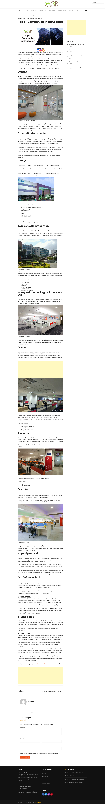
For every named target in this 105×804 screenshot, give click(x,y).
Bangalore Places (61, 10)
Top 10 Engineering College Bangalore (76, 62)
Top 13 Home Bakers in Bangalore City (76, 44)
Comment (23, 727)
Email (43, 739)
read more (34, 792)
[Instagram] (40, 50)
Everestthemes (37, 802)
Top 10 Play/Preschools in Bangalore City (75, 55)
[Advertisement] (40, 369)
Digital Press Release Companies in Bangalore (27, 690)
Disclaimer (44, 780)
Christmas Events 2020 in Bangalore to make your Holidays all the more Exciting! (52, 690)
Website (22, 746)
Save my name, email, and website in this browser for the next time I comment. (40, 753)
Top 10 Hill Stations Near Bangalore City (76, 67)
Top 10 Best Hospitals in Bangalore (75, 50)
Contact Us (70, 10)
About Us (33, 10)
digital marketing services (43, 663)
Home (28, 10)
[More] (43, 50)
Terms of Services (46, 783)
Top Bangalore (51, 10)
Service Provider (30, 18)
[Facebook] (38, 50)
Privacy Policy (45, 776)
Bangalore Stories (42, 10)
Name (22, 739)
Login (76, 10)
